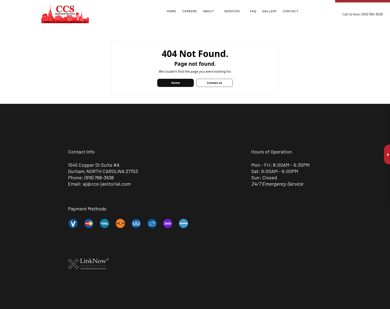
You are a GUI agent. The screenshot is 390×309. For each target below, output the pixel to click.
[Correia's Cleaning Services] (65, 13)
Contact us (214, 83)
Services (232, 11)
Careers (189, 11)
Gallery (269, 11)
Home (171, 11)
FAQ (253, 11)
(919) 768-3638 (99, 177)
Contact (290, 11)
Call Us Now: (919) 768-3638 (362, 14)
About (208, 11)
